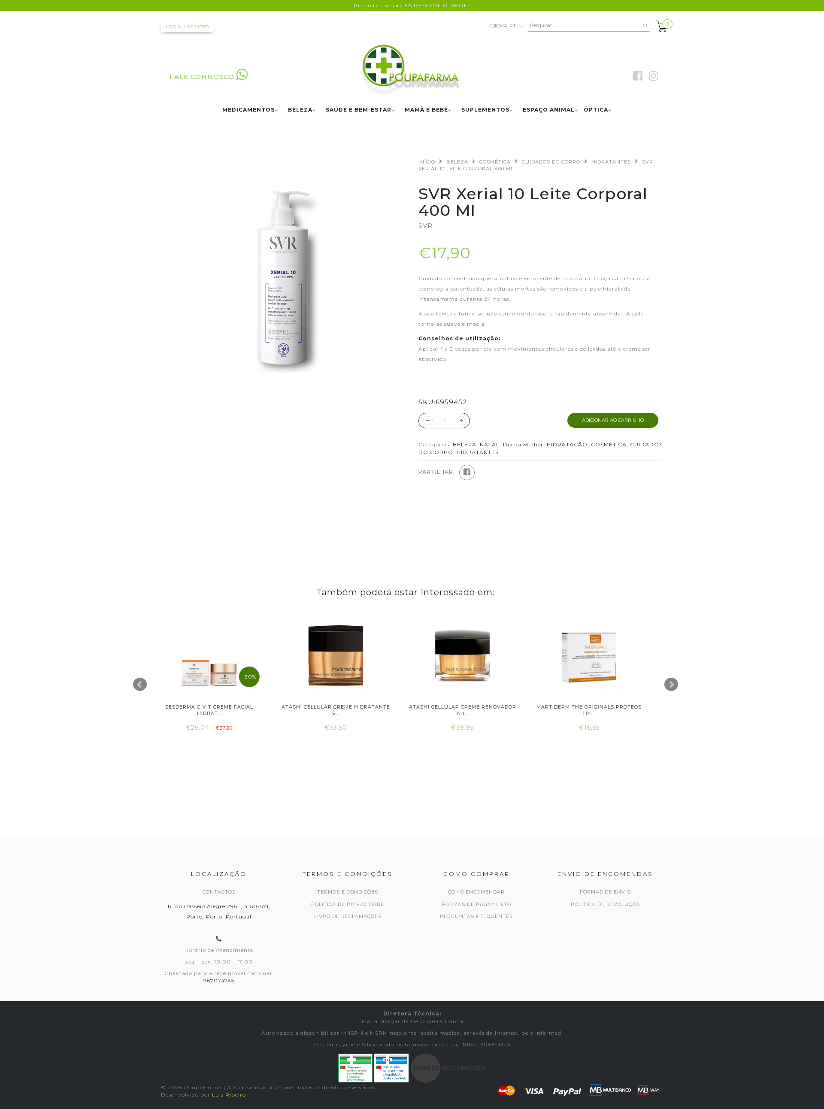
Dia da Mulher (523, 444)
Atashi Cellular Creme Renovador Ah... (344, 710)
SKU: (427, 402)
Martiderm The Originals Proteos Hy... (471, 710)
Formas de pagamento (476, 904)
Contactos (219, 892)
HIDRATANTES (611, 162)
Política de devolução (605, 904)
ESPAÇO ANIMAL (549, 110)
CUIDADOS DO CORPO (551, 162)
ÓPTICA (596, 110)
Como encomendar (476, 892)
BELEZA (300, 110)
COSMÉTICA (495, 162)
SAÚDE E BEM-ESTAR (358, 110)
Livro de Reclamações (348, 916)
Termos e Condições (347, 892)
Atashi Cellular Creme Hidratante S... (218, 710)
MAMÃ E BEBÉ (426, 110)
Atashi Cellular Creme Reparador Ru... (597, 710)
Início (426, 162)
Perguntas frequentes (476, 916)
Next (671, 684)
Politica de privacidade (347, 904)
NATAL (490, 444)
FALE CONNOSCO (202, 77)
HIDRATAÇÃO (567, 444)
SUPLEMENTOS (485, 110)
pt (503, 25)
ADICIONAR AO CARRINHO (613, 420)
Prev (140, 684)
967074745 (218, 980)
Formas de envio (605, 892)
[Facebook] (467, 472)
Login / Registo (187, 27)
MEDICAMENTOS (248, 110)
